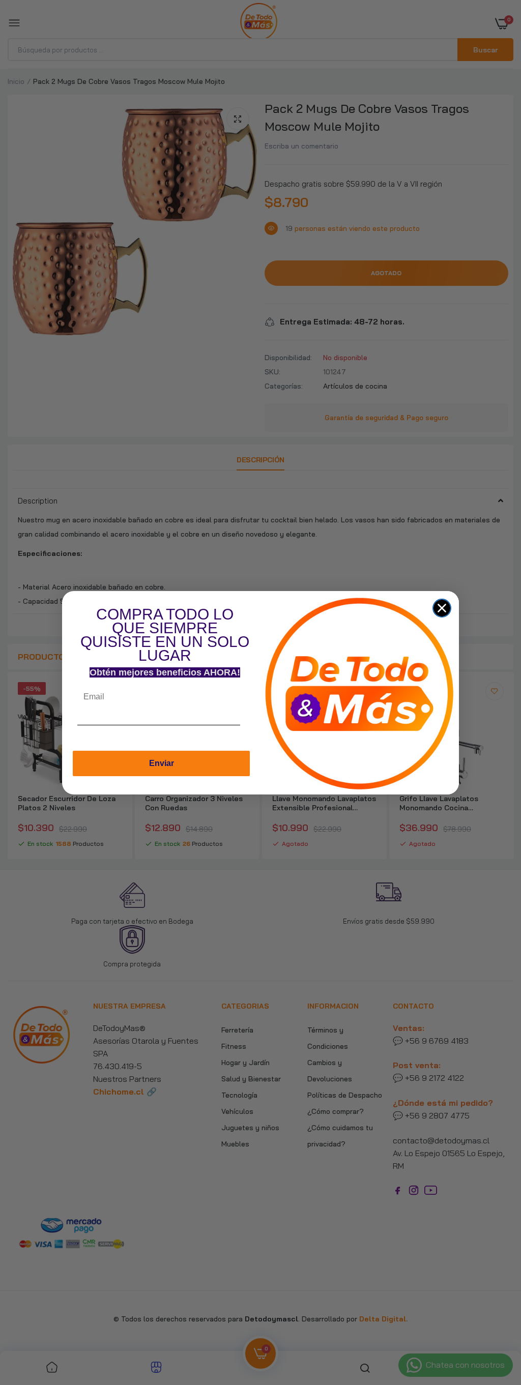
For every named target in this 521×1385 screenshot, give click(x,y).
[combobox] (250, 727)
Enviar (161, 763)
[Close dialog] (442, 608)
